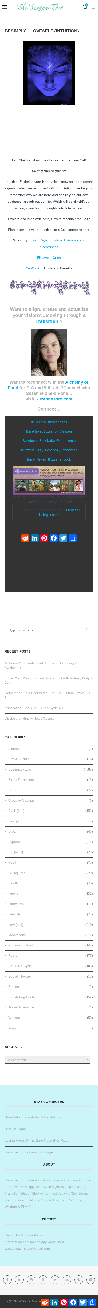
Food (50, 862)
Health (50, 883)
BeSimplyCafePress (61, 450)
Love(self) (50, 925)
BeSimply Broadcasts (49, 422)
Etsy (39, 450)
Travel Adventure (50, 1007)
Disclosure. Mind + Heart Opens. (29, 718)
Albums (50, 749)
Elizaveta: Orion (49, 257)
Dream (50, 831)
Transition (46, 321)
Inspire (50, 893)
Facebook (30, 440)
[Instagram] (32, 1280)
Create (50, 790)
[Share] (73, 538)
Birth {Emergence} (50, 779)
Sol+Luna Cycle (50, 966)
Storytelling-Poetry (50, 997)
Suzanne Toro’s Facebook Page (29, 1152)
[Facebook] (54, 538)
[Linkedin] (55, 1280)
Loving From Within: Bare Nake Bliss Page (37, 1140)
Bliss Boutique (15, 1129)
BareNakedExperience (57, 440)
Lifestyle (50, 914)
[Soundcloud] (67, 1280)
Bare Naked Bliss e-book (49, 459)
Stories (50, 986)
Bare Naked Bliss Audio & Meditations (33, 1117)
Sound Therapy (50, 976)
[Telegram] (90, 1280)
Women (50, 1018)
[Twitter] (63, 538)
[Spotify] (79, 1280)
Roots (50, 955)
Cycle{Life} (50, 811)
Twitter (27, 450)
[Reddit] (25, 538)
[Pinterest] (44, 538)
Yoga (50, 1028)
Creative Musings (50, 800)
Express (50, 842)
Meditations (50, 935)
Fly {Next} (50, 852)
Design (50, 821)
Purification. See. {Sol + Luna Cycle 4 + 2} (36, 708)
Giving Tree (50, 873)
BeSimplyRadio (50, 769)
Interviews (50, 904)
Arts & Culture (50, 759)
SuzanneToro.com (53, 399)
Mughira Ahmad (32, 1235)
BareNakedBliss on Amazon (49, 431)
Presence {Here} (50, 945)
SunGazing (34, 268)
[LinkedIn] (34, 538)
